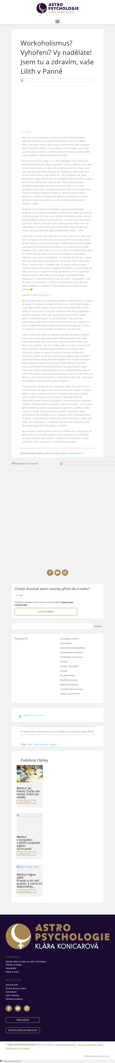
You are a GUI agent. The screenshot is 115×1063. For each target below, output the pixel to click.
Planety (63, 670)
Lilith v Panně (41, 744)
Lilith (24, 137)
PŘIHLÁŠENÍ (22, 1019)
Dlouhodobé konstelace (71, 652)
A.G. (107, 1056)
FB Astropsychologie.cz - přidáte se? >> (65, 453)
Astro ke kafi (12, 984)
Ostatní (63, 661)
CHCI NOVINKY (46, 611)
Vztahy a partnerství (70, 693)
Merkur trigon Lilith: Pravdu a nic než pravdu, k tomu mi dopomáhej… (29, 880)
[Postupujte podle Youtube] (57, 573)
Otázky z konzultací (69, 666)
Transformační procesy (71, 689)
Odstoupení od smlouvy (17, 1048)
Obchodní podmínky (65, 1044)
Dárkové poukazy (14, 999)
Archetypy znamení (69, 638)
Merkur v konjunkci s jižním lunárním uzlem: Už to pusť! (28, 843)
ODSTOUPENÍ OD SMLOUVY (22, 1030)
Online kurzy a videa (16, 988)
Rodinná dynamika (69, 684)
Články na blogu (14, 964)
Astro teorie (66, 643)
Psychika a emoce (68, 680)
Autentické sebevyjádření (72, 647)
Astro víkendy (12, 995)
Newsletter (11, 968)
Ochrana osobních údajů (90, 1044)
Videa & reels (12, 971)
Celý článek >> (26, 801)
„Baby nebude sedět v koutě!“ (62, 230)
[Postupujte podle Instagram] (65, 573)
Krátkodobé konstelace (71, 657)
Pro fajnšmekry (67, 675)
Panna (53, 744)
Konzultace (11, 991)
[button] (57, 1061)
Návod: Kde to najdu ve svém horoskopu (26, 961)
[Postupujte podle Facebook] (50, 573)
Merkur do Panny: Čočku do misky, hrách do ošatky (28, 792)
